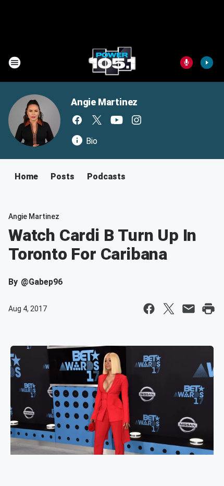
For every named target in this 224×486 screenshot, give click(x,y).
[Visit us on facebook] (77, 120)
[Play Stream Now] (207, 62)
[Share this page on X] (168, 308)
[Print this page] (208, 308)
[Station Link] (112, 62)
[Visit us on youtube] (116, 120)
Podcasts (106, 176)
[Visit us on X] (97, 120)
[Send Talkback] (186, 62)
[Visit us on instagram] (136, 120)
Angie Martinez (104, 101)
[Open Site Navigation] (14, 62)
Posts (62, 176)
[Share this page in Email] (188, 308)
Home (26, 176)
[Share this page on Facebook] (149, 308)
